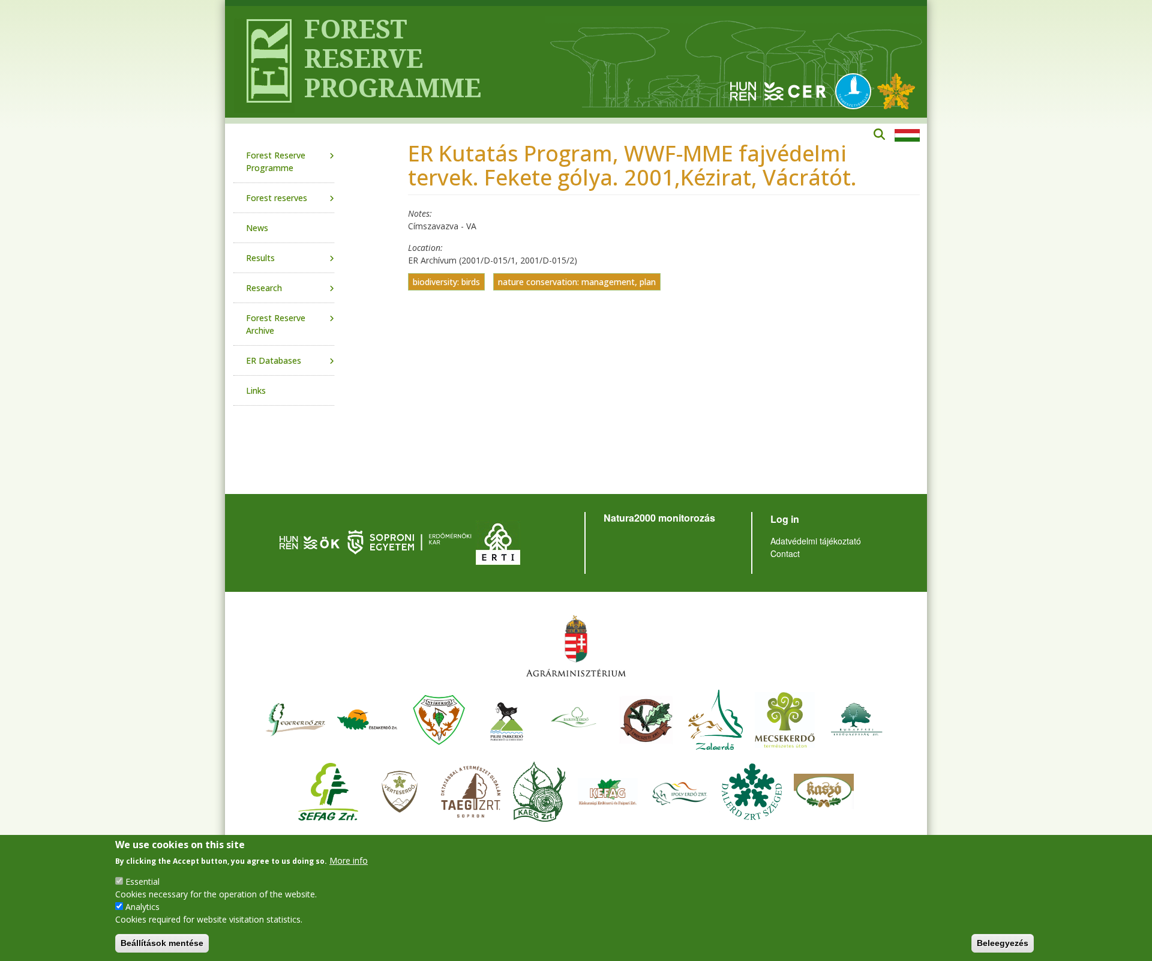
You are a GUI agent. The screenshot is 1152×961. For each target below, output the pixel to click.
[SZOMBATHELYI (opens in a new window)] (646, 718)
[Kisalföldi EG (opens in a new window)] (539, 790)
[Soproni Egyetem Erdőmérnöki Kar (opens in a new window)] (411, 541)
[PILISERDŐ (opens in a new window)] (506, 718)
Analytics (142, 906)
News (257, 227)
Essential (142, 881)
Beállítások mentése (162, 943)
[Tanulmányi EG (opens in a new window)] (471, 790)
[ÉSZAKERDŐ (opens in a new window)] (367, 718)
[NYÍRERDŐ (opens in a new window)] (439, 718)
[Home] (264, 62)
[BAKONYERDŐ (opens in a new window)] (574, 718)
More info (348, 860)
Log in (784, 519)
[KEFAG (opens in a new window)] (608, 790)
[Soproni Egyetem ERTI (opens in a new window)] (498, 541)
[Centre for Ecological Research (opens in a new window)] (778, 90)
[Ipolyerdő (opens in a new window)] (680, 790)
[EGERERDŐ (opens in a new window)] (295, 718)
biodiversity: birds (446, 282)
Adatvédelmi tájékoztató (815, 541)
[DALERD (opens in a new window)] (752, 790)
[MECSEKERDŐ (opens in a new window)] (785, 718)
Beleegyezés (1002, 943)
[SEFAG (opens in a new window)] (328, 790)
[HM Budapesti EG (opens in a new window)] (857, 718)
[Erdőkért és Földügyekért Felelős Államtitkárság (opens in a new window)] (576, 645)
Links (256, 390)
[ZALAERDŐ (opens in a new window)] (715, 718)
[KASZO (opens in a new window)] (824, 790)
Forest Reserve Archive (275, 324)
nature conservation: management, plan (577, 282)
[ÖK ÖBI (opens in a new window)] (310, 541)
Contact (785, 553)
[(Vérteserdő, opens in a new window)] (400, 790)
